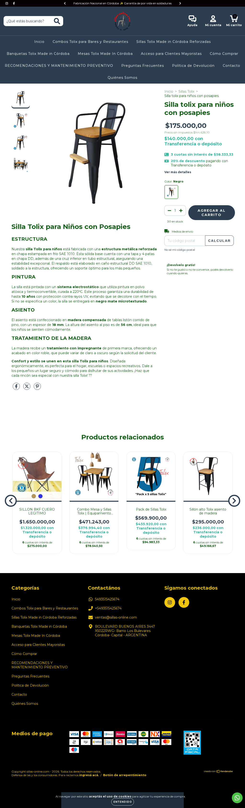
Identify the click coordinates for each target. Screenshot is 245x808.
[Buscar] (57, 21)
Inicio (39, 42)
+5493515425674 (108, 608)
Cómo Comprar (224, 53)
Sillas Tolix (186, 91)
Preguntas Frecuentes (142, 65)
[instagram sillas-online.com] (7, 3)
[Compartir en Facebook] (17, 388)
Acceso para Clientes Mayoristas (171, 53)
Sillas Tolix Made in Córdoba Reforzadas (173, 42)
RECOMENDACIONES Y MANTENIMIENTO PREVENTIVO (59, 65)
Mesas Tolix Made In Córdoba (105, 53)
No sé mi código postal (179, 249)
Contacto (231, 65)
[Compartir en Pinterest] (37, 388)
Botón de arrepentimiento (124, 775)
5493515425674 (107, 599)
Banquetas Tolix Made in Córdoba (38, 53)
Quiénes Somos (122, 77)
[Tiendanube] (219, 772)
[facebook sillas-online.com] (14, 3)
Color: (174, 181)
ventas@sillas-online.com (116, 617)
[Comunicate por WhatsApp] (237, 797)
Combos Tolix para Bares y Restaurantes (90, 42)
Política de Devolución (193, 65)
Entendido (122, 801)
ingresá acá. (89, 775)
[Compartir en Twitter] (27, 388)
